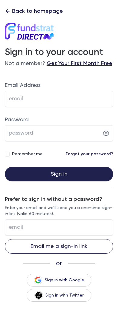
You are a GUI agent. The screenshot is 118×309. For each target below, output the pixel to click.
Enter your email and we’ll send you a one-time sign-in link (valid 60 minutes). (58, 211)
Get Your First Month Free (79, 63)
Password (17, 119)
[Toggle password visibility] (106, 133)
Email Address (23, 85)
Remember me (27, 154)
